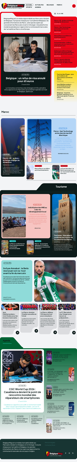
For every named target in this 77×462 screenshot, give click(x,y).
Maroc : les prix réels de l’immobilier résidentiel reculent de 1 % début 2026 (63, 60)
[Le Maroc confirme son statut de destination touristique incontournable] (4, 247)
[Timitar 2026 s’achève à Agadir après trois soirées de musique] (49, 358)
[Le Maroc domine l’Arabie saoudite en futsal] (29, 307)
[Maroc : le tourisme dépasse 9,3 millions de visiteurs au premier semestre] (30, 247)
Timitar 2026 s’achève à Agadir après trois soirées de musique (62, 356)
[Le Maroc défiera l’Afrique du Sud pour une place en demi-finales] (48, 307)
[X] (73, 453)
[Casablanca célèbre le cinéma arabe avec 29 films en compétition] (71, 409)
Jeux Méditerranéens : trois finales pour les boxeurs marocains (64, 85)
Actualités (25, 74)
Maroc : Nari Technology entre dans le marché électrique (62, 28)
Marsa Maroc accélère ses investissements (63, 36)
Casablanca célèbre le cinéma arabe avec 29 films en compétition (8, 421)
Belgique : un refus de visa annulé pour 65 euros (25, 80)
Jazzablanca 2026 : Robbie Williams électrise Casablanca (36, 421)
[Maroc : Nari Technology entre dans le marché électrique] (39, 140)
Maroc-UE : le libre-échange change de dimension (63, 21)
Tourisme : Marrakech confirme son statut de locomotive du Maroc (63, 237)
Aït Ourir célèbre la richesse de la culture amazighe (22, 420)
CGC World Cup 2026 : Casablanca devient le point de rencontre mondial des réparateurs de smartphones (22, 394)
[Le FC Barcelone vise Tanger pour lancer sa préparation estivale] (67, 307)
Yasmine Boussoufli (8, 165)
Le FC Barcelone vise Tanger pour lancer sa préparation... (65, 315)
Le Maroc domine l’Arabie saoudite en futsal (29, 314)
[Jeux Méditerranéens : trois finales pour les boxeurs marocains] (10, 307)
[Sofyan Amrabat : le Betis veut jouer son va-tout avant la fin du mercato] (55, 172)
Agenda (55, 387)
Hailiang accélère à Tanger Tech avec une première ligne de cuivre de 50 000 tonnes (64, 52)
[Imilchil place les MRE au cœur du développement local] (14, 216)
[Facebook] (65, 453)
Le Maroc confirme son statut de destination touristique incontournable (17, 246)
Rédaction (37, 228)
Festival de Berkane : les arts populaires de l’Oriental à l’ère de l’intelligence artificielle (57, 374)
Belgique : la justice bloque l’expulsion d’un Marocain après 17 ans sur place (65, 95)
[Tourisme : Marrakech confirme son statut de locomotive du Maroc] (64, 223)
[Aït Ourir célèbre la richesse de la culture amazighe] (49, 426)
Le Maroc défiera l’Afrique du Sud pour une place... (46, 314)
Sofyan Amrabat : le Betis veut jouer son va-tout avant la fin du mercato (64, 44)
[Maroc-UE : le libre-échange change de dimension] (13, 147)
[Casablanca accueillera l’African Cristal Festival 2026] (49, 392)
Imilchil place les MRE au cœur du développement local (37, 209)
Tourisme (12, 241)
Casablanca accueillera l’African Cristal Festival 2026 (63, 391)
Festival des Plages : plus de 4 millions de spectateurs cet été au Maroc (65, 76)
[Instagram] (69, 453)
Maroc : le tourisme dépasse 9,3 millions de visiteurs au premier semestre (42, 246)
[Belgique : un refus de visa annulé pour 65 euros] (26, 54)
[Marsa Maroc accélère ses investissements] (30, 172)
